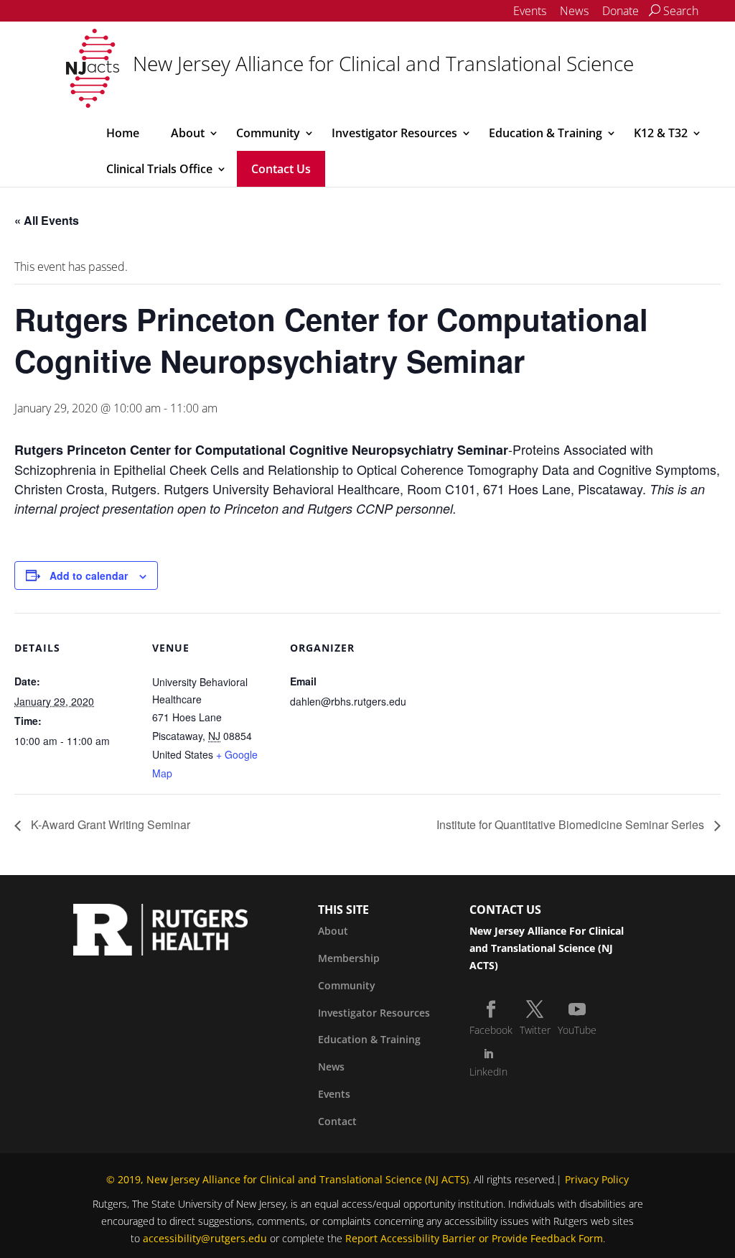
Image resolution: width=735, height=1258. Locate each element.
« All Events (46, 220)
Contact (337, 1121)
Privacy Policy (597, 1179)
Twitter (535, 1030)
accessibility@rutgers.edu (205, 1238)
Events (529, 11)
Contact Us (281, 169)
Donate (620, 11)
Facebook (490, 1030)
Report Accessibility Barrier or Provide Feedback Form (474, 1238)
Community (268, 133)
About (188, 133)
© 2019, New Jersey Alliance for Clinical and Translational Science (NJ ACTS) (287, 1179)
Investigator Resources (394, 133)
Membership (349, 958)
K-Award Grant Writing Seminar (109, 824)
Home (122, 133)
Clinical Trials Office (159, 169)
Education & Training (545, 133)
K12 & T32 (661, 133)
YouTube (577, 1030)
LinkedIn (488, 1071)
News (574, 11)
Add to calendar (89, 575)
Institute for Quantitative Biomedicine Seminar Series (571, 824)
